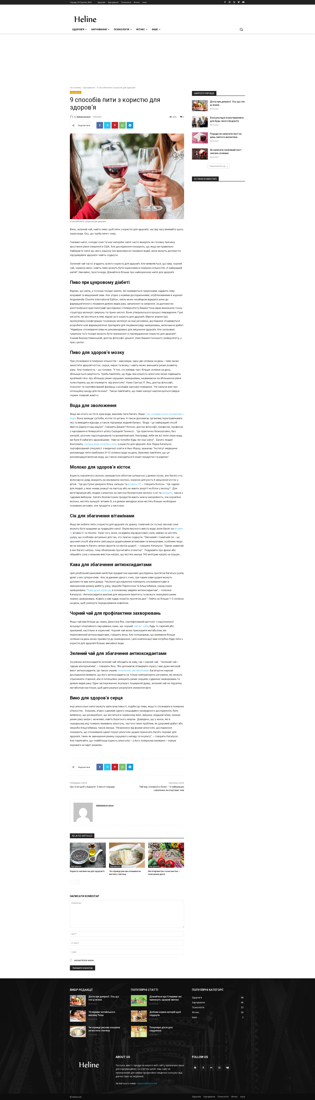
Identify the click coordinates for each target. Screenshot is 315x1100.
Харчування (89, 87)
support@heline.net (147, 1083)
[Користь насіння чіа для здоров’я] (88, 855)
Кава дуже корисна (99, 590)
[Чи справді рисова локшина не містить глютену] (127, 855)
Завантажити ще (217, 166)
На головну (75, 87)
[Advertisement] (157, 58)
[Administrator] (72, 117)
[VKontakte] (227, 1067)
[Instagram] (229, 2)
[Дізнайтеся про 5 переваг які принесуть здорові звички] (139, 1000)
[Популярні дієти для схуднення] (139, 1031)
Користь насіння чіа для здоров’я (87, 871)
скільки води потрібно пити (100, 444)
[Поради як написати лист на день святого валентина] (200, 137)
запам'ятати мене (84, 960)
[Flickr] (211, 1067)
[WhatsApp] (122, 125)
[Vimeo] (239, 2)
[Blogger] (195, 1067)
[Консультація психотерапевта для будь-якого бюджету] (200, 121)
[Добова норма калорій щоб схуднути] (139, 1016)
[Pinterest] (115, 125)
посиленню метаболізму (132, 670)
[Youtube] (243, 2)
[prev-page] (72, 882)
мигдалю (167, 492)
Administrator (84, 117)
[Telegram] (130, 125)
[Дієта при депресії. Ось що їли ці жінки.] (200, 105)
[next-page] (77, 882)
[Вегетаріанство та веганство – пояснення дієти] (166, 855)
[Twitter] (234, 2)
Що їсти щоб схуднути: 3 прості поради (92, 786)
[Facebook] (225, 2)
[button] (241, 29)
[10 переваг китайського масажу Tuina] (78, 1016)
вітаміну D (134, 484)
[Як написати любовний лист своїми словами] (200, 154)
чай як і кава (141, 626)
